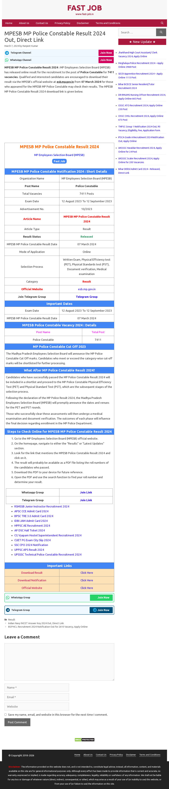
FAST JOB (84, 7)
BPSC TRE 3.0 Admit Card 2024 (33, 516)
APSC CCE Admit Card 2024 (31, 511)
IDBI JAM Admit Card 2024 (31, 520)
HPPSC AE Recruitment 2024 (32, 525)
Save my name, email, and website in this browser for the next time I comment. (58, 714)
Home (8, 23)
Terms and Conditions (108, 23)
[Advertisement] (59, 118)
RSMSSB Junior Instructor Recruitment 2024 (41, 506)
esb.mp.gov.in (87, 289)
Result (11, 619)
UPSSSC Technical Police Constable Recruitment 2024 (48, 554)
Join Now (106, 52)
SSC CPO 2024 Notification (31, 544)
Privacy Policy (62, 23)
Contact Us (42, 23)
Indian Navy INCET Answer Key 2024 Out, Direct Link (36, 623)
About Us (24, 23)
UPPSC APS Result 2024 (29, 549)
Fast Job (59, 161)
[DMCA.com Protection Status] (85, 740)
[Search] (161, 32)
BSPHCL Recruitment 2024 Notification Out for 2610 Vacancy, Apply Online (48, 626)
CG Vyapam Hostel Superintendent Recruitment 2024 (48, 535)
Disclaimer (83, 23)
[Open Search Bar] (162, 23)
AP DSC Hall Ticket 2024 (29, 530)
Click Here (87, 572)
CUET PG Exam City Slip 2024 (32, 540)
